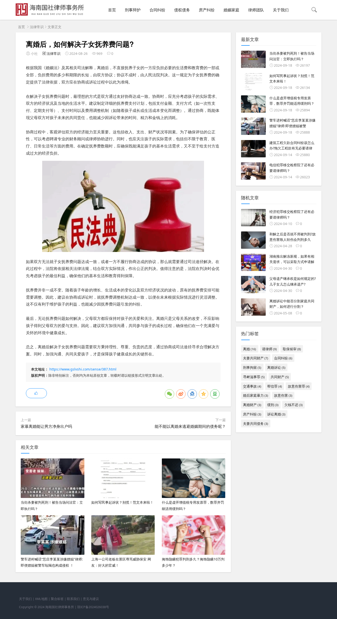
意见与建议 (91, 599)
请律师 (269, 349)
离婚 (249, 349)
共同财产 (280, 376)
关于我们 (281, 10)
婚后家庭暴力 (255, 395)
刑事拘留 (252, 367)
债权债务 (182, 10)
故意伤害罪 (299, 386)
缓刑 (273, 404)
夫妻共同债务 (255, 423)
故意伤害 (283, 395)
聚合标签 (57, 599)
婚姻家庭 (231, 10)
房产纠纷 (207, 10)
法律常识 (37, 26)
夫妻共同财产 (255, 358)
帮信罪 (274, 386)
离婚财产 (252, 404)
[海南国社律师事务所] (51, 15)
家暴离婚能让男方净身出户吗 (46, 426)
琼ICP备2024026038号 (93, 607)
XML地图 (41, 599)
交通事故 (252, 386)
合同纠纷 (157, 10)
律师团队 (256, 10)
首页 (112, 10)
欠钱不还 (293, 404)
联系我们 (73, 599)
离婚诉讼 (276, 367)
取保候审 (292, 349)
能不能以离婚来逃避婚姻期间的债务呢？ (190, 426)
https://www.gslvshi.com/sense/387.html (82, 369)
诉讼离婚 (276, 414)
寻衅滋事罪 (254, 376)
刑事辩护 (133, 10)
